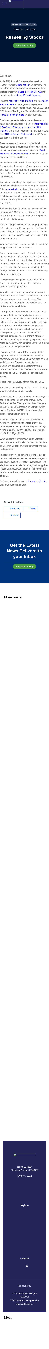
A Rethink (11, 638)
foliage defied (22, 85)
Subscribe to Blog (24, 45)
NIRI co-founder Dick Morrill (18, 134)
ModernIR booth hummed (28, 95)
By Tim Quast (18, 29)
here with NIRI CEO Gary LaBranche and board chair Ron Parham (24, 127)
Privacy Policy (24, 1285)
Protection (11, 998)
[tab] (24, 45)
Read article (9, 678)
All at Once (11, 920)
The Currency (13, 720)
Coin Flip (10, 802)
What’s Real (12, 1080)
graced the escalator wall (30, 92)
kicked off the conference (12, 115)
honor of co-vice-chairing (21, 101)
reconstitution (12, 189)
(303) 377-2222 (24, 1176)
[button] (13, 508)
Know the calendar (37, 481)
